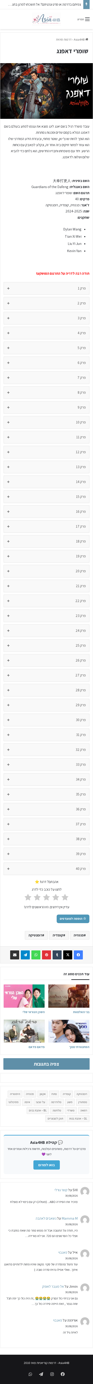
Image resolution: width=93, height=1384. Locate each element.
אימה (27, 1102)
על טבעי (40, 1102)
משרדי (70, 1110)
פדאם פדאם (37, 1047)
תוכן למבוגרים (55, 1118)
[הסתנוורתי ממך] (68, 1031)
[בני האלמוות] (68, 996)
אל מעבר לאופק (53, 1286)
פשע (69, 1102)
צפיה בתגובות (46, 1064)
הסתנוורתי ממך (79, 1047)
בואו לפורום (46, 1165)
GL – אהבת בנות (78, 1118)
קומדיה (58, 935)
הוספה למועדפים (71, 919)
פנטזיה (79, 935)
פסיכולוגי (13, 1102)
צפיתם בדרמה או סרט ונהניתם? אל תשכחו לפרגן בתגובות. (43, 4)
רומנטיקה (35, 935)
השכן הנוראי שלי (34, 1012)
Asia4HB (79, 39)
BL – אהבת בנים (38, 1110)
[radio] (65, 898)
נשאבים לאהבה (46, 1218)
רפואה (83, 1110)
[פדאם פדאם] (24, 1031)
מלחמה (57, 1110)
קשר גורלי (61, 1190)
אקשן (43, 1094)
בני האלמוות (81, 1012)
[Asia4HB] (46, 19)
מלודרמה (56, 1102)
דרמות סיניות (64, 39)
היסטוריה (15, 1094)
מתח (54, 1094)
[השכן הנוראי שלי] (24, 996)
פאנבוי (62, 1252)
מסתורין (82, 1102)
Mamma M (70, 1218)
